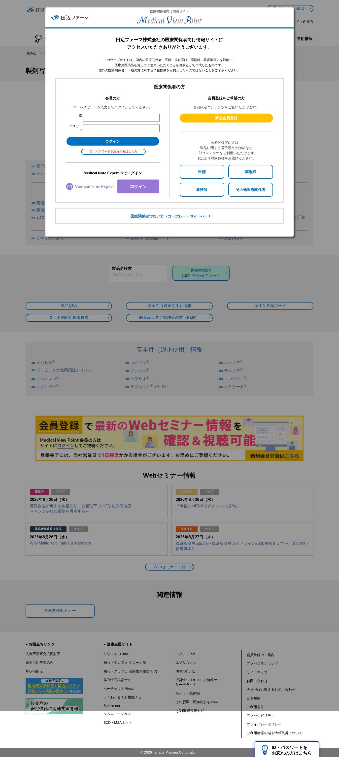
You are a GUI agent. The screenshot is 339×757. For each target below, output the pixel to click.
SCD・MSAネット (117, 723)
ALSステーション (117, 714)
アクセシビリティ (260, 716)
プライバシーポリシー (264, 724)
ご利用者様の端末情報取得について (274, 733)
